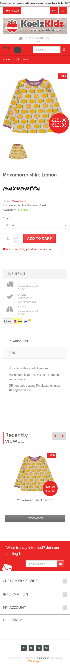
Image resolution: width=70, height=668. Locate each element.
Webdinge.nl (35, 661)
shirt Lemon (22, 59)
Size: (6, 218)
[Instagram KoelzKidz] (46, 648)
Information (18, 341)
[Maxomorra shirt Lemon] (20, 151)
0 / (13, 10)
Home (6, 59)
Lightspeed (43, 658)
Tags (12, 352)
